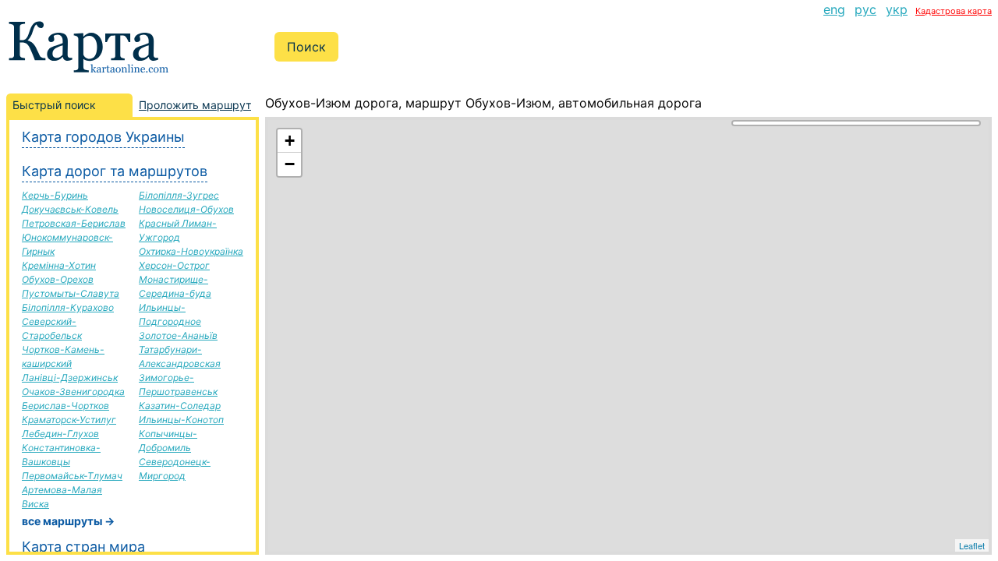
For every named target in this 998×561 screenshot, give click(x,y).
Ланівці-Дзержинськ (70, 377)
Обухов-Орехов (58, 279)
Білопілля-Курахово (68, 307)
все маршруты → (68, 520)
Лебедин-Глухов (60, 433)
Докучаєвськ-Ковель (70, 209)
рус (865, 9)
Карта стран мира (83, 546)
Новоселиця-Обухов (186, 209)
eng (834, 9)
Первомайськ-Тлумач (72, 476)
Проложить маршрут (195, 104)
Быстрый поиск (54, 104)
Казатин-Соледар (180, 405)
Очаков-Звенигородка (73, 391)
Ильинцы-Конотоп (181, 419)
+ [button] (290, 140)
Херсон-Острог (174, 265)
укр (897, 9)
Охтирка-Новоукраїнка (191, 251)
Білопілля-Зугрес (179, 195)
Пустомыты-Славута (70, 293)
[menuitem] (834, 9)
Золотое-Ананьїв (178, 335)
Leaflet (972, 545)
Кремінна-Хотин (59, 265)
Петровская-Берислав (74, 223)
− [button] (290, 164)
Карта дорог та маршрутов (114, 171)
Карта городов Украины (103, 137)
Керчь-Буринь (55, 195)
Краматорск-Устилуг (69, 419)
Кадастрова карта (953, 10)
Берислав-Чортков (65, 405)
